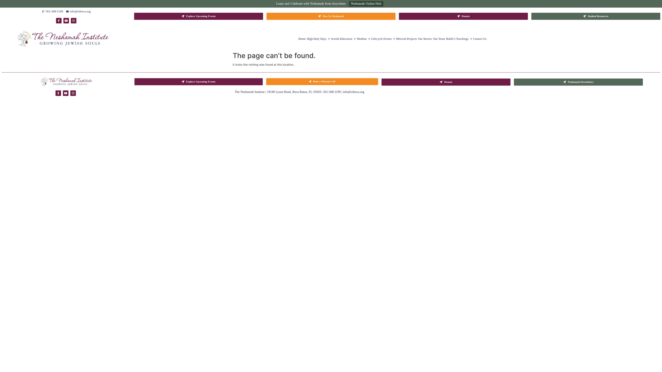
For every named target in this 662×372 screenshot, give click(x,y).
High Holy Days (317, 38)
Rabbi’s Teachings (457, 38)
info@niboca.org (353, 92)
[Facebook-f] (59, 20)
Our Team (439, 38)
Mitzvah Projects (406, 38)
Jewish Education (341, 38)
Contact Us (480, 38)
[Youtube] (66, 20)
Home (302, 38)
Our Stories (425, 38)
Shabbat (362, 38)
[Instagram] (73, 20)
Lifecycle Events (381, 38)
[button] (318, 38)
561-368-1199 (332, 92)
